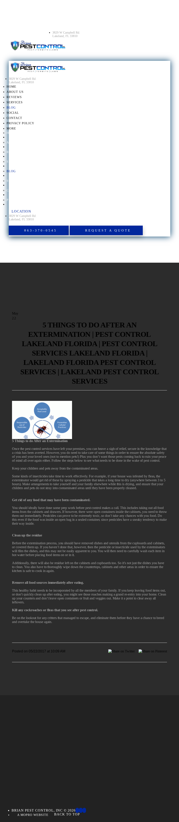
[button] (39, 230)
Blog (11, 107)
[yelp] (84, 810)
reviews (14, 97)
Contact (14, 118)
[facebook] (77, 810)
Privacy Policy (20, 123)
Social (13, 112)
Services (15, 102)
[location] (55, 27)
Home (11, 86)
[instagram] (81, 810)
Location (21, 211)
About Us (15, 92)
